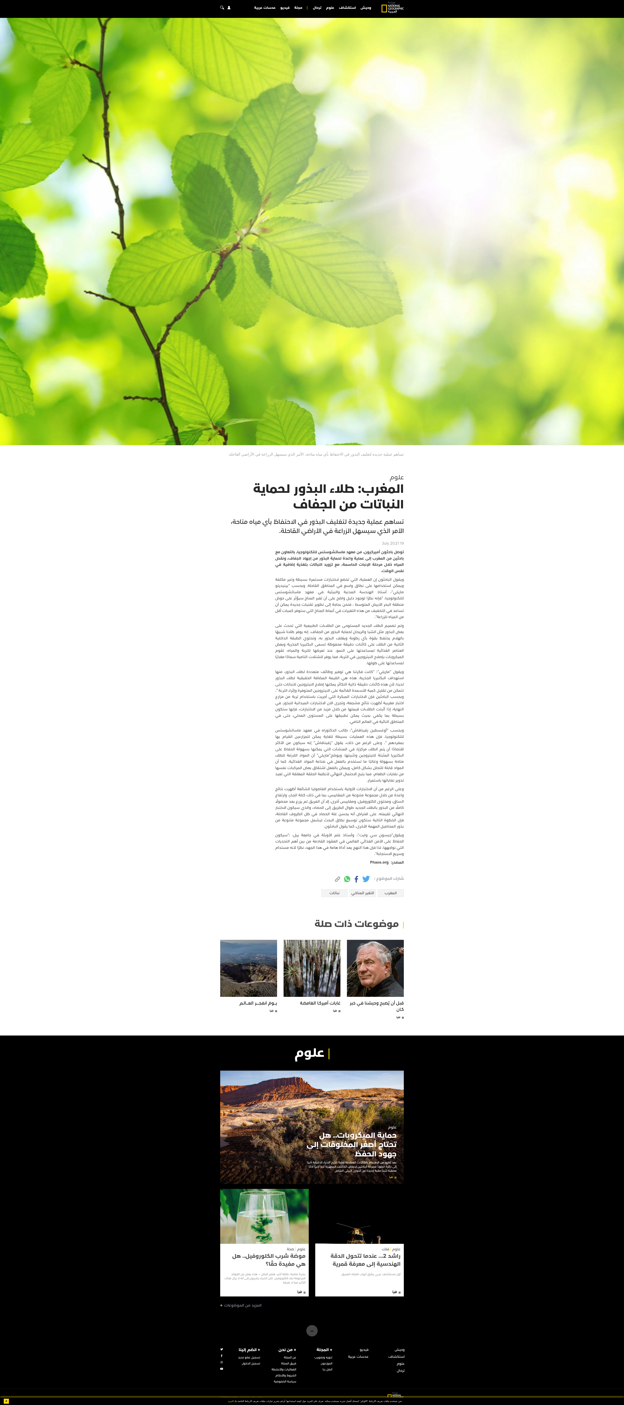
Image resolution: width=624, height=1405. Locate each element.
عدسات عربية (265, 7)
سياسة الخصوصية (285, 1381)
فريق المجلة (288, 1363)
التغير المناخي (362, 893)
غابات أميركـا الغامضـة (320, 1003)
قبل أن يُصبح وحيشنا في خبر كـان (377, 1006)
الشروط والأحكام (285, 1375)
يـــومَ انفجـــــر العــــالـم (258, 1003)
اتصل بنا (327, 1369)
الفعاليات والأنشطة (284, 1369)
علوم (330, 7)
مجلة (298, 7)
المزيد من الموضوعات (243, 1305)
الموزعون (326, 1363)
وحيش (366, 7)
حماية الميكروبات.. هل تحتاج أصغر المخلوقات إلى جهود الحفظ (351, 1145)
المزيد (231, 1401)
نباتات (335, 893)
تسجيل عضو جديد (249, 1357)
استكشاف (347, 7)
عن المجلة (290, 1357)
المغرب (391, 893)
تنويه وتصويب (323, 1357)
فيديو (285, 7)
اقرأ (398, 1017)
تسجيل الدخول (251, 1363)
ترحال (317, 7)
